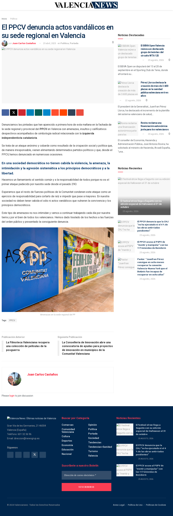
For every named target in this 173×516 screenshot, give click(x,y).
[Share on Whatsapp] (38, 112)
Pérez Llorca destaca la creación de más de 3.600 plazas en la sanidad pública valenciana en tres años (154, 89)
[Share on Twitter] (13, 112)
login (12, 395)
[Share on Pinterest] (22, 112)
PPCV (12, 320)
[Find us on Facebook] (10, 455)
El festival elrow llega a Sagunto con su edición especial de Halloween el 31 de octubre (141, 204)
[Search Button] (164, 5)
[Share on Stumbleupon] (55, 112)
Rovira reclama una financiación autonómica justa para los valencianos (155, 126)
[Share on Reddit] (63, 112)
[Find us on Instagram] (18, 455)
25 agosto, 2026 (155, 60)
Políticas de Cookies (156, 505)
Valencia (93, 455)
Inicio (4, 19)
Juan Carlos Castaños (24, 43)
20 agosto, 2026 (155, 134)
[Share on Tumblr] (71, 112)
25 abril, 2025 (49, 43)
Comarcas (67, 424)
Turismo (93, 451)
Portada (74, 43)
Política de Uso (135, 505)
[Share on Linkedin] (30, 112)
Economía (67, 445)
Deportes (67, 440)
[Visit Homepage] (86, 5)
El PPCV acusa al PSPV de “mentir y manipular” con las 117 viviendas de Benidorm (152, 245)
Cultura (66, 436)
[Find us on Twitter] (34, 455)
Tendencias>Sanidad (100, 447)
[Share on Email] (80, 112)
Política (13, 19)
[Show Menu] (8, 5)
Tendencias (94, 442)
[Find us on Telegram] (26, 455)
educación (67, 449)
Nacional (67, 454)
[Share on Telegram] (47, 112)
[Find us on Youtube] (43, 455)
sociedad (93, 438)
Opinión (92, 424)
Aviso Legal (119, 505)
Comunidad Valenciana (68, 430)
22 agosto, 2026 (133, 100)
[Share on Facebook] (5, 112)
